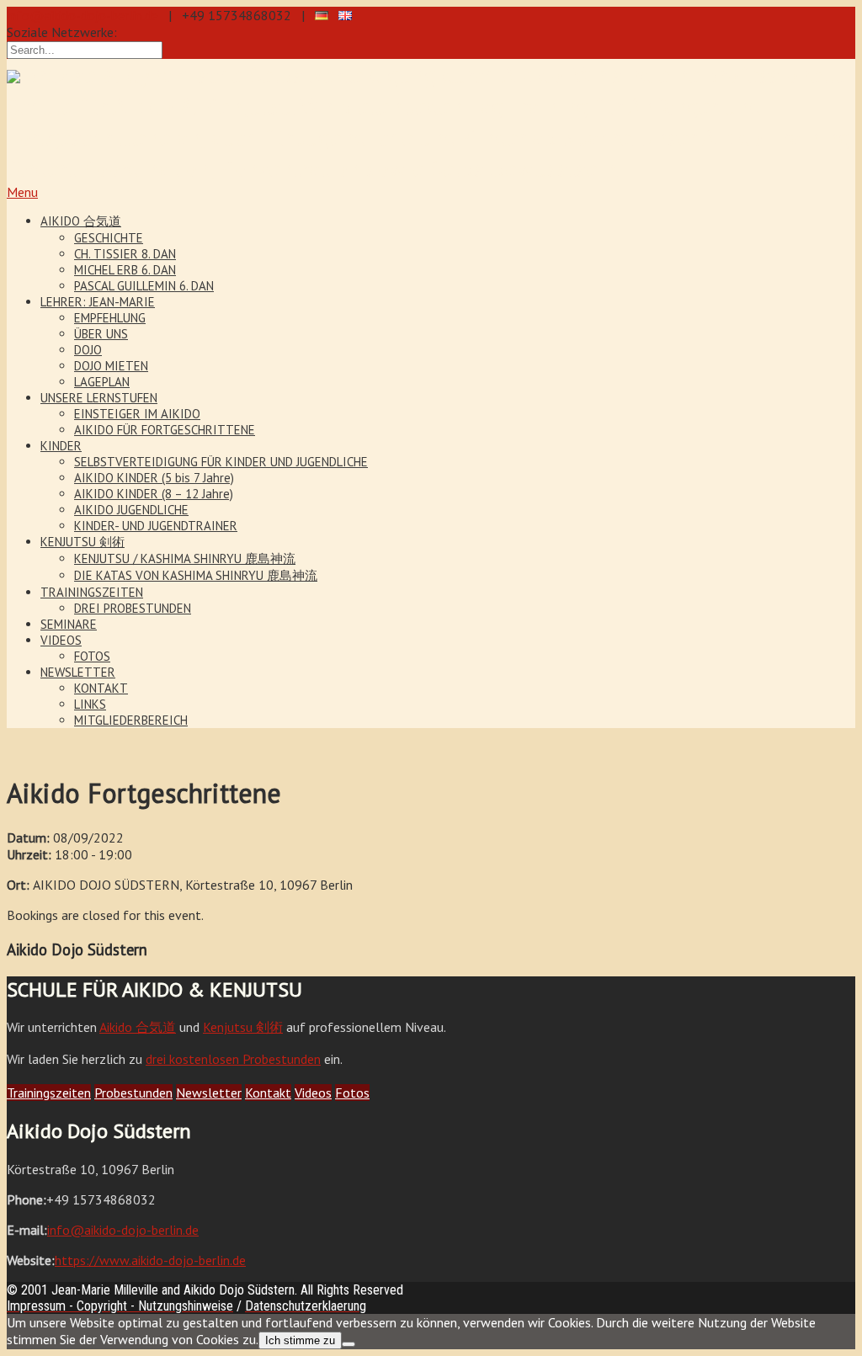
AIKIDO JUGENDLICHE (131, 510)
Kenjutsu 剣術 (243, 1026)
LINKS (90, 704)
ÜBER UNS (101, 334)
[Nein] (348, 1344)
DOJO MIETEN (111, 366)
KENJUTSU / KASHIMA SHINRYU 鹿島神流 (184, 558)
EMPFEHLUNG (110, 318)
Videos (313, 1092)
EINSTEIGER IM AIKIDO (137, 414)
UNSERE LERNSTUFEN (98, 398)
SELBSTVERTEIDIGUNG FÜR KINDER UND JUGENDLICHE (221, 462)
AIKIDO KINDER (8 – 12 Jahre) (153, 494)
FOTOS (92, 656)
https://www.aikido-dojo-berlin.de (150, 1260)
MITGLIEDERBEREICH (131, 720)
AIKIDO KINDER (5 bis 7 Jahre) (154, 478)
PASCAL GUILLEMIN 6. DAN (144, 286)
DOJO (88, 350)
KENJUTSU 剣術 (82, 542)
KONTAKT (101, 688)
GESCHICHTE (108, 238)
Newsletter (209, 1092)
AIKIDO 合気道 (80, 221)
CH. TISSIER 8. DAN (125, 254)
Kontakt (268, 1092)
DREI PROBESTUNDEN (132, 608)
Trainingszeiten (49, 1092)
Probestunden (133, 1092)
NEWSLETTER (77, 672)
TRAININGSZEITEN (91, 592)
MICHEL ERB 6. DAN (125, 270)
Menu (22, 191)
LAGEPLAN (102, 382)
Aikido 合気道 (137, 1026)
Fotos (352, 1092)
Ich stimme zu (300, 1340)
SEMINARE (68, 624)
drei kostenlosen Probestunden (233, 1058)
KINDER (61, 446)
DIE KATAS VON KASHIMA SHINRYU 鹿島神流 (195, 575)
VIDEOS (61, 640)
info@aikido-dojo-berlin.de (82, 15)
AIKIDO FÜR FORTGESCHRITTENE (164, 430)
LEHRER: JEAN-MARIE (97, 302)
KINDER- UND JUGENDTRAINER (155, 526)
